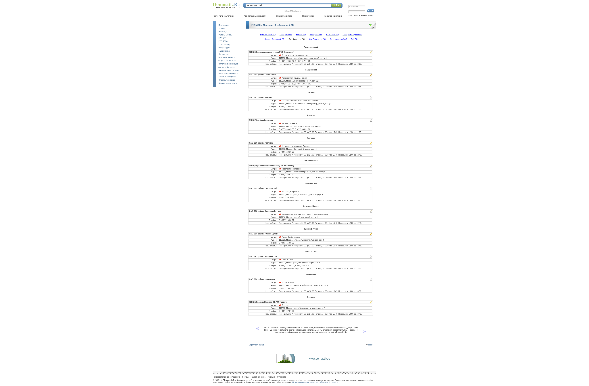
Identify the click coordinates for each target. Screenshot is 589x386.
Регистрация (353, 15)
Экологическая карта (227, 83)
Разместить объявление (223, 16)
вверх (370, 345)
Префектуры (224, 48)
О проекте (281, 377)
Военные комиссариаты (228, 70)
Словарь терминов (226, 80)
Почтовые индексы (226, 57)
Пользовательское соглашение (226, 377)
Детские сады (224, 54)
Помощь (245, 377)
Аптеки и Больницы (226, 67)
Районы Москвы (225, 35)
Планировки (223, 25)
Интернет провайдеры (228, 73)
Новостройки (308, 16)
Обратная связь (259, 377)
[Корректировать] (371, 52)
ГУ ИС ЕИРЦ (224, 44)
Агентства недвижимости (255, 16)
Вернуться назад (256, 345)
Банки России (224, 51)
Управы (221, 28)
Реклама (271, 377)
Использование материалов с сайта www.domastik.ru (315, 382)
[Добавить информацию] (370, 25)
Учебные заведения (227, 77)
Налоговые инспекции (228, 64)
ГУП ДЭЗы (223, 41)
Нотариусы (223, 32)
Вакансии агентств (284, 16)
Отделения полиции (227, 61)
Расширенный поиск (333, 16)
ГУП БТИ (222, 38)
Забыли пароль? (367, 15)
